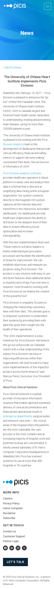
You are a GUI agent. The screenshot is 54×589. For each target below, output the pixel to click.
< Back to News (12, 67)
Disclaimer (9, 513)
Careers (7, 498)
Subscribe (9, 518)
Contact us (9, 531)
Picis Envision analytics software (22, 173)
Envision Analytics (13, 144)
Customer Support (14, 536)
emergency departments (17, 416)
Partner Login (11, 541)
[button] (47, 6)
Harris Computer (13, 508)
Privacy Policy (11, 503)
